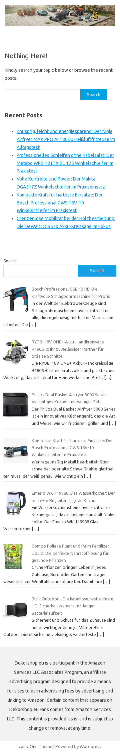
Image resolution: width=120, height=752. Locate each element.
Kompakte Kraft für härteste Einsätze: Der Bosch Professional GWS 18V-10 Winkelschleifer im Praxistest (60, 202)
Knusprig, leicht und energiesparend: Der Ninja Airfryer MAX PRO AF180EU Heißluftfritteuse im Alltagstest (66, 139)
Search (10, 260)
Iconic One (28, 746)
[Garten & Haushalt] (60, 24)
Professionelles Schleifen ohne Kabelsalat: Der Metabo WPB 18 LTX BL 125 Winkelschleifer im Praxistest (65, 163)
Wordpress (90, 746)
